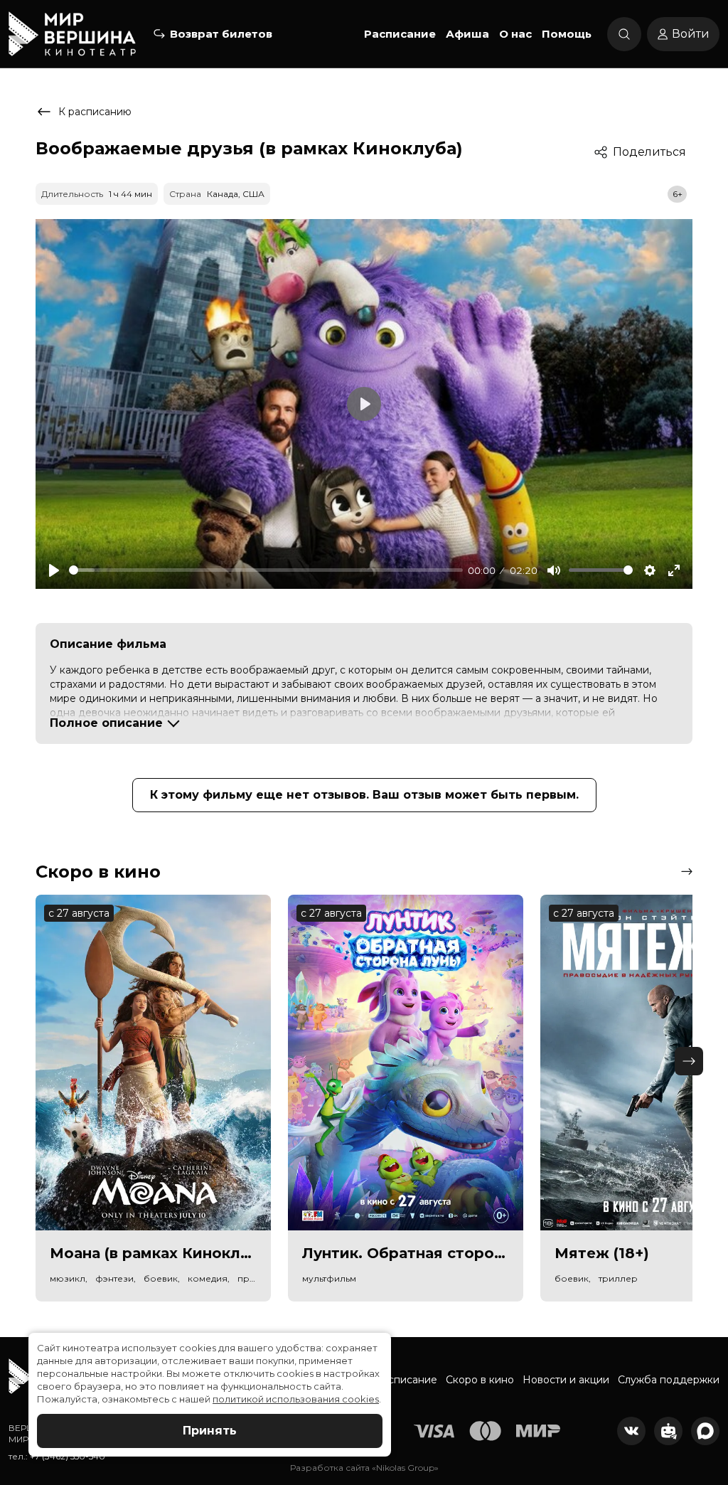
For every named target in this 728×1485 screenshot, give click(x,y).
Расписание (400, 34)
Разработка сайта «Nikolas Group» (364, 1467)
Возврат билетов (221, 34)
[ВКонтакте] (631, 1431)
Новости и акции (566, 1379)
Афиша (467, 34)
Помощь (567, 34)
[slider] (266, 570)
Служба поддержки (668, 1379)
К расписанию (95, 111)
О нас (515, 34)
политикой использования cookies (296, 1399)
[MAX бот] (705, 1431)
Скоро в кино (480, 1379)
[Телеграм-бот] (668, 1431)
